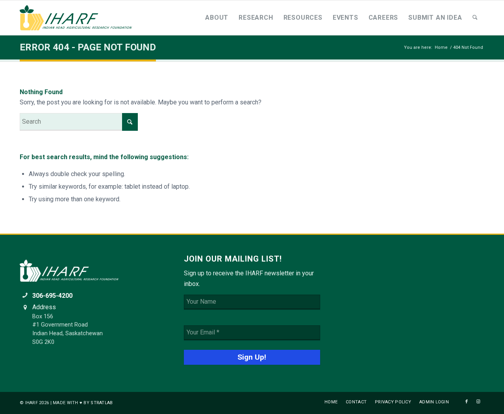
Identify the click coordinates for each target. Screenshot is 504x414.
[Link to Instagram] (478, 402)
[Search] (475, 17)
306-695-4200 (52, 295)
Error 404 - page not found (88, 47)
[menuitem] (216, 17)
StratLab (102, 402)
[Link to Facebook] (466, 402)
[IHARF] (79, 17)
